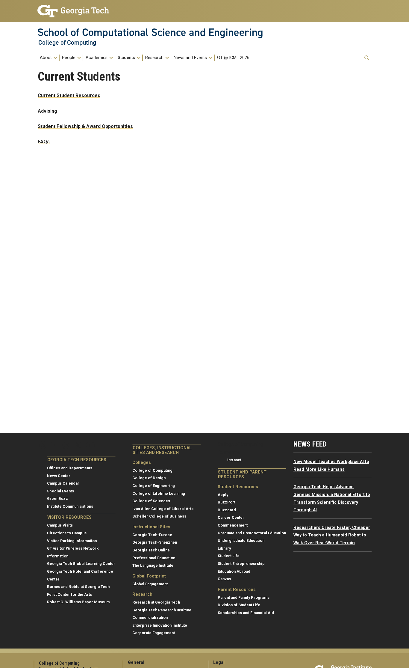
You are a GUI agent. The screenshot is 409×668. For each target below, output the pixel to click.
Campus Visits (60, 525)
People (68, 57)
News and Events (190, 57)
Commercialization (150, 617)
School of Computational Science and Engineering (150, 32)
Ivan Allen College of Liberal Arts (162, 508)
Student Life (229, 556)
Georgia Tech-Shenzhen (154, 542)
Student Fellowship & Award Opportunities (85, 126)
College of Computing (67, 42)
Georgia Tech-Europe (152, 535)
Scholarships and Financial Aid (246, 612)
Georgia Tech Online (151, 550)
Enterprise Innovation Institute (159, 625)
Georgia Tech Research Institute (161, 610)
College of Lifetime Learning (158, 493)
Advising (47, 111)
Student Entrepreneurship (241, 563)
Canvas (224, 579)
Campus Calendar (63, 483)
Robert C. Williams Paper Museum (78, 602)
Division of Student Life (239, 605)
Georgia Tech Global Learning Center (81, 563)
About (46, 57)
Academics (96, 57)
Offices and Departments (69, 468)
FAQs (44, 141)
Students (126, 57)
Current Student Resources (69, 95)
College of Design (149, 478)
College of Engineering (153, 485)
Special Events (60, 491)
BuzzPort (226, 502)
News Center (58, 476)
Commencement (233, 525)
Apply (223, 494)
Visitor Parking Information (72, 541)
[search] (367, 57)
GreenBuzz (57, 498)
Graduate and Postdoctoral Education (252, 533)
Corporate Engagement (153, 633)
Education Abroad (234, 571)
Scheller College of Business (159, 516)
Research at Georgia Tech (156, 602)
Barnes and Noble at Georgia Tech (78, 586)
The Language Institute (152, 565)
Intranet (234, 460)
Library (224, 548)
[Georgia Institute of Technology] (73, 8)
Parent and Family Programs (243, 597)
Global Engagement (150, 584)
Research (154, 57)
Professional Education (153, 558)
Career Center (231, 517)
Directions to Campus (67, 533)
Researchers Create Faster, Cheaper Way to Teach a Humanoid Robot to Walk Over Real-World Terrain (331, 535)
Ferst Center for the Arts (69, 594)
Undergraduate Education (241, 540)
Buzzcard (227, 510)
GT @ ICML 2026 (233, 57)
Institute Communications (70, 506)
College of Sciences (151, 501)
